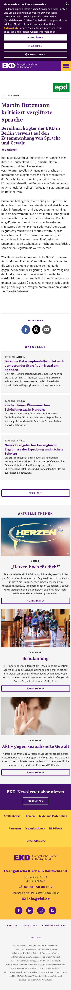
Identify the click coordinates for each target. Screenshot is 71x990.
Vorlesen (11, 150)
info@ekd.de (38, 898)
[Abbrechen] (66, 4)
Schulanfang (36, 658)
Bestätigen (36, 37)
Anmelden (37, 801)
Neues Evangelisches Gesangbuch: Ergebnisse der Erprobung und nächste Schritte (34, 449)
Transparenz (36, 937)
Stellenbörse (12, 816)
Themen (29, 816)
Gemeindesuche (35, 841)
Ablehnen (36, 45)
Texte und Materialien (53, 816)
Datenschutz (11, 28)
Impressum (11, 925)
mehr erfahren (35, 600)
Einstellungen (36, 54)
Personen (15, 828)
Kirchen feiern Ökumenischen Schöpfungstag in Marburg (27, 407)
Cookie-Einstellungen (54, 925)
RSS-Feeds (56, 828)
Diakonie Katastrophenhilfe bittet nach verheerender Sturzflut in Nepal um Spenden (34, 365)
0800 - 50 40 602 (38, 886)
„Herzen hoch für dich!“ (35, 567)
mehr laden (35, 492)
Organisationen (35, 828)
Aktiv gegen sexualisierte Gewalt (35, 746)
